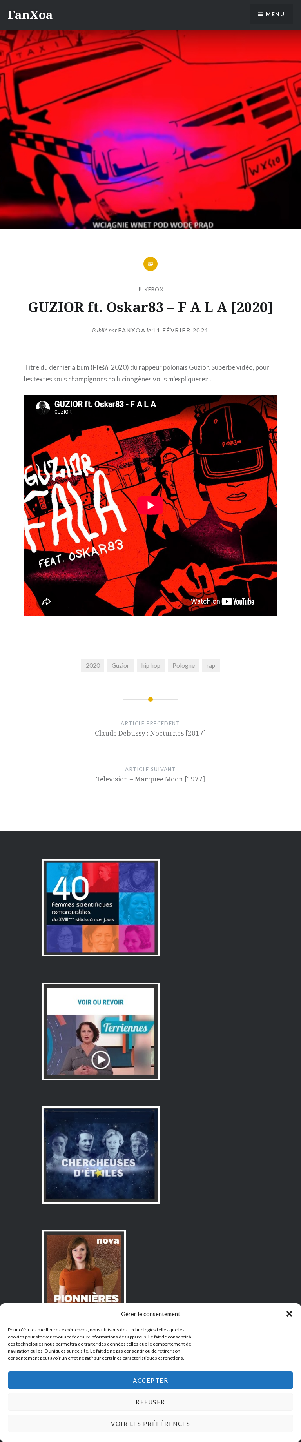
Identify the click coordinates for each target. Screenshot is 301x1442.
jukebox (150, 289)
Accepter (150, 1380)
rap (211, 665)
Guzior (120, 665)
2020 (93, 665)
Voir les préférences (150, 1423)
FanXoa (30, 15)
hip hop (150, 665)
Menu (275, 14)
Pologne (183, 665)
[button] (289, 1314)
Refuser (150, 1402)
